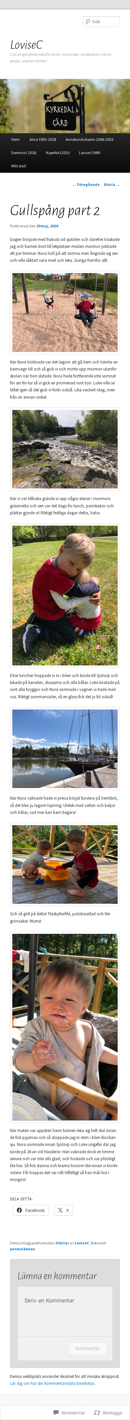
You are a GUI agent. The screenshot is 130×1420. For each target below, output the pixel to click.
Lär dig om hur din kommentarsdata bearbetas (52, 1383)
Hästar (62, 1242)
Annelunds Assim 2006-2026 (89, 139)
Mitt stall (18, 165)
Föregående (86, 184)
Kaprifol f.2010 (57, 152)
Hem (15, 139)
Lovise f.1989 (89, 152)
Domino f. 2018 (23, 152)
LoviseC (26, 44)
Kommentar (87, 1348)
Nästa (112, 184)
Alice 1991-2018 (43, 139)
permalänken (22, 1248)
